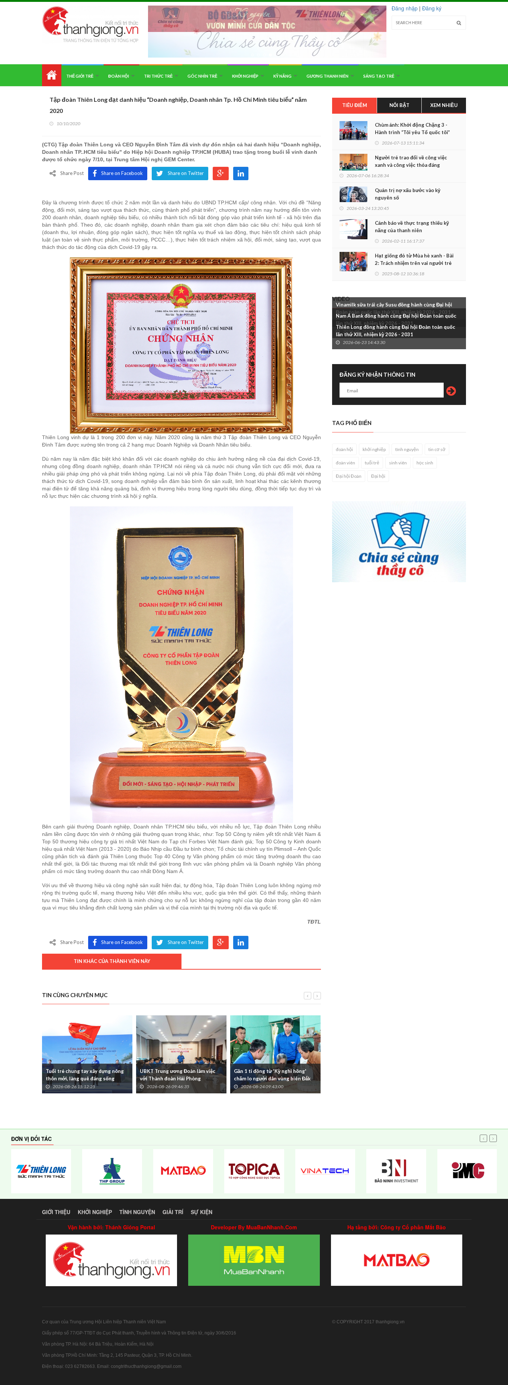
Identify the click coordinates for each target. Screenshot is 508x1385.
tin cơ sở (437, 449)
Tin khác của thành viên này (112, 961)
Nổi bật (399, 105)
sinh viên (398, 463)
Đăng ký (431, 8)
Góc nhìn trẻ (202, 76)
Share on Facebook (122, 173)
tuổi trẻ (372, 463)
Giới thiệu (56, 1212)
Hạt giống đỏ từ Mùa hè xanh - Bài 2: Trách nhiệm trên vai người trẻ (414, 259)
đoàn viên (345, 463)
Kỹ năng (282, 76)
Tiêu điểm (354, 105)
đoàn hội (344, 449)
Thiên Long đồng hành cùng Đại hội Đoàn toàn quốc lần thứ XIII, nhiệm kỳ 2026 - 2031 (395, 330)
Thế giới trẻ (79, 76)
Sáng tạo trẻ (378, 76)
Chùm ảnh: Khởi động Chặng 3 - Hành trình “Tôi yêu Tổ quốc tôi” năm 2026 (412, 132)
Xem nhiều (444, 105)
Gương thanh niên (327, 76)
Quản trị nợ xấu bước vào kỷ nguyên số (407, 194)
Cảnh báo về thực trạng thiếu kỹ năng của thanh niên (412, 226)
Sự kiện (201, 1212)
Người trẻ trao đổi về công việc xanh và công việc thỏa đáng (411, 161)
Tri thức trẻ (158, 76)
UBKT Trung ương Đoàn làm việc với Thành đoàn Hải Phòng (177, 1074)
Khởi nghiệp (245, 76)
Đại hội (378, 476)
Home (51, 75)
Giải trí (173, 1212)
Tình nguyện (137, 1212)
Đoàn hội (118, 76)
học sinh (425, 463)
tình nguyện (407, 449)
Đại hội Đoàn (348, 476)
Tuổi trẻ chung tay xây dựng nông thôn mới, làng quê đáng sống (85, 1074)
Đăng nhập (405, 8)
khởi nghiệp (374, 449)
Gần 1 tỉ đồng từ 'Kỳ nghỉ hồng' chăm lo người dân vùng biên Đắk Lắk (272, 1078)
